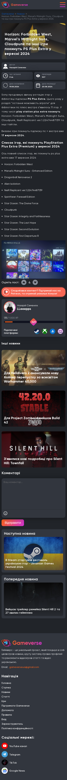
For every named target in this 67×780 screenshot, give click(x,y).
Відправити (13, 522)
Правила (7, 714)
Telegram (14, 754)
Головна (6, 683)
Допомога (8, 710)
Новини (21, 14)
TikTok (13, 762)
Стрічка (6, 687)
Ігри (4, 701)
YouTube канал (18, 746)
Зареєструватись (12, 723)
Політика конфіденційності (17, 728)
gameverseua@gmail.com (24, 667)
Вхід (4, 719)
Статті (6, 696)
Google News (17, 770)
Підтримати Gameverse (16, 705)
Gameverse (8, 14)
